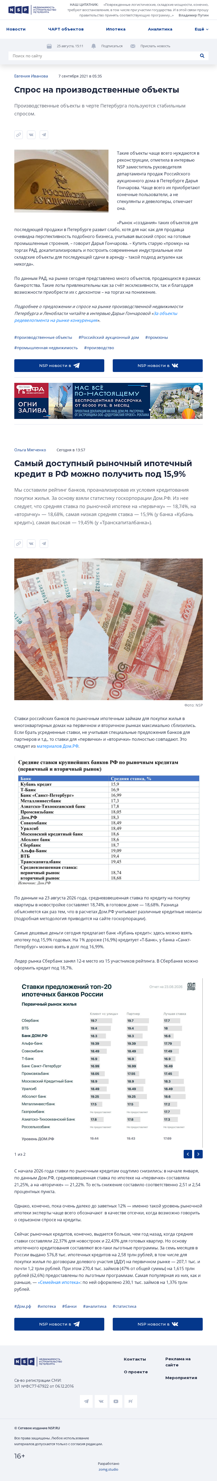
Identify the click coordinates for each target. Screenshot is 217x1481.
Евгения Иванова (31, 76)
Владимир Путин (194, 15)
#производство (99, 347)
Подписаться (112, 46)
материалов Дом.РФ (57, 746)
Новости (16, 29)
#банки (69, 1306)
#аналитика (94, 1306)
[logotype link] (32, 9)
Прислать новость (155, 46)
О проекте (136, 1371)
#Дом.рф (22, 1306)
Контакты (135, 1359)
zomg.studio (108, 1469)
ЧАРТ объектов (66, 29)
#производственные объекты (43, 337)
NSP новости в (55, 365)
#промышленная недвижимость (46, 347)
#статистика (124, 1306)
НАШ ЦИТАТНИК (84, 4)
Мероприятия (181, 1377)
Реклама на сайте (178, 1361)
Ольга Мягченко (30, 449)
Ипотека (115, 29)
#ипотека (47, 1306)
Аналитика (160, 29)
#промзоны (156, 337)
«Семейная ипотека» (59, 1282)
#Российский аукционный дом (109, 337)
